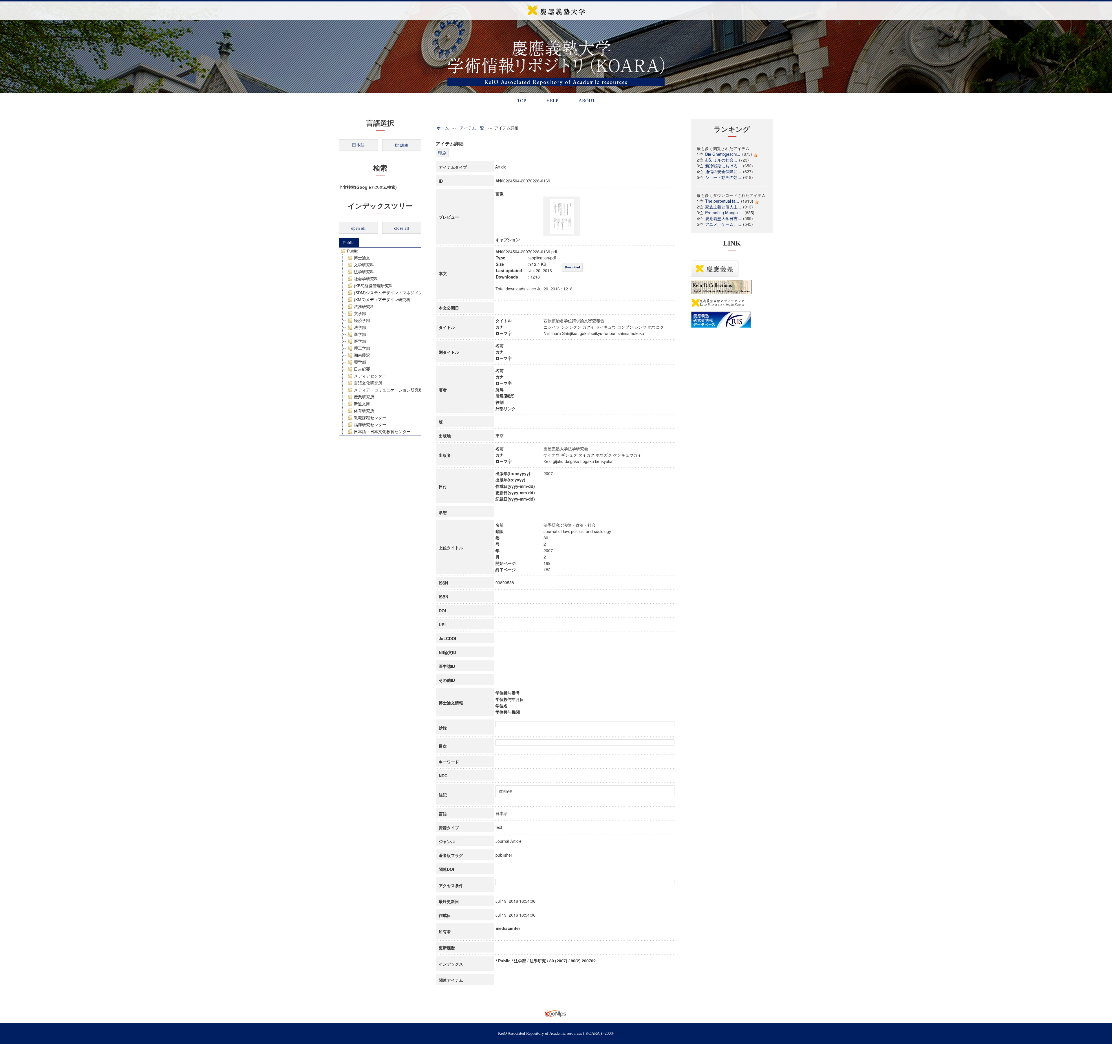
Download (572, 267)
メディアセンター (370, 376)
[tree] (380, 341)
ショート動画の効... (723, 177)
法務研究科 (364, 306)
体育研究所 (364, 411)
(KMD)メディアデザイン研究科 (382, 299)
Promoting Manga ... (723, 212)
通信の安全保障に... (723, 171)
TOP (521, 100)
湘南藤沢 (362, 355)
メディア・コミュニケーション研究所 (388, 390)
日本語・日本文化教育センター (382, 431)
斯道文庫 (362, 404)
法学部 (360, 327)
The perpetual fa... (722, 201)
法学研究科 (364, 272)
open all (358, 228)
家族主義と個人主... (723, 207)
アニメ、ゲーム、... (723, 224)
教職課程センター (370, 417)
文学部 (360, 313)
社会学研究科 (366, 278)
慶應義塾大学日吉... (723, 218)
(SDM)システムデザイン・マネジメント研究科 (396, 292)
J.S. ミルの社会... (721, 160)
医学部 (360, 341)
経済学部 (362, 320)
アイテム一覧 (472, 128)
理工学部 (362, 348)
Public (348, 242)
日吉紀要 (362, 369)
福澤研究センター (370, 424)
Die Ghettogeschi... (722, 154)
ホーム (443, 128)
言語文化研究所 (368, 383)
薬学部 (360, 362)
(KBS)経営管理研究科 (373, 285)
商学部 (360, 334)
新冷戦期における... (723, 165)
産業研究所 (364, 397)
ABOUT (587, 100)
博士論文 (362, 258)
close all (401, 228)
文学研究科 (364, 265)
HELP (552, 100)
